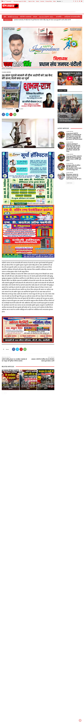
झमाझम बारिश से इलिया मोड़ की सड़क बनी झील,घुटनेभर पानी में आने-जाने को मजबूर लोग (74, 167)
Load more (69, 183)
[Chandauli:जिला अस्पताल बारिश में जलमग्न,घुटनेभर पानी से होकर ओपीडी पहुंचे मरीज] (45, 379)
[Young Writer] (3, 109)
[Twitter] (78, 1)
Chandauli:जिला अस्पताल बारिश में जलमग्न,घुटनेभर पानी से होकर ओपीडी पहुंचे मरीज (45, 386)
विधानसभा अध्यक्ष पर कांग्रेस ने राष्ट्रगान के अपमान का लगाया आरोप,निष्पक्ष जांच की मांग (40, 20)
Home (3, 68)
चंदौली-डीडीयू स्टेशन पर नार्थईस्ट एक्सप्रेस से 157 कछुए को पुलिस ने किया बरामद (14, 360)
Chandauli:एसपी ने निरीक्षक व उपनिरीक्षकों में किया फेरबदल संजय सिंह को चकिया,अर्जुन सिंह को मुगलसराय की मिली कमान (10, 384)
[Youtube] (82, 1)
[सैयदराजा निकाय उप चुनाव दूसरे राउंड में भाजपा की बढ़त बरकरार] (70, 108)
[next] (80, 20)
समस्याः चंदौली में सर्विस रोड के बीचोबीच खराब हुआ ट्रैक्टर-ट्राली (42, 360)
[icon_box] (60, 1)
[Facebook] (74, 1)
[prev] (77, 20)
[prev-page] (3, 393)
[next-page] (5, 393)
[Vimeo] (80, 1)
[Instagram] (76, 1)
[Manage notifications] (80, 720)
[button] (80, 12)
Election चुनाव (63, 116)
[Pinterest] (11, 114)
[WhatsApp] (14, 114)
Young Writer (9, 68)
